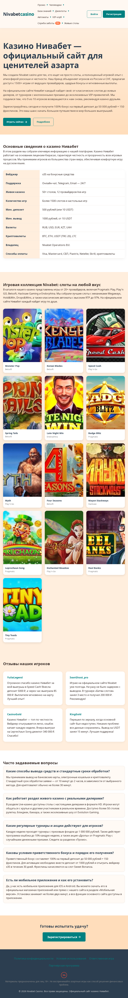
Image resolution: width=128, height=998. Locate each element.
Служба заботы (46, 23)
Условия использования (71, 958)
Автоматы (43, 17)
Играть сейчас (15, 121)
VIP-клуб (57, 17)
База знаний (44, 11)
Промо (41, 4)
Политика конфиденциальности (33, 958)
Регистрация (113, 14)
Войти (94, 14)
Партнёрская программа (64, 965)
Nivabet (18, 14)
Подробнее (43, 121)
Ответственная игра (101, 958)
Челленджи (55, 4)
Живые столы (71, 23)
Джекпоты (60, 11)
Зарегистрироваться (62, 937)
